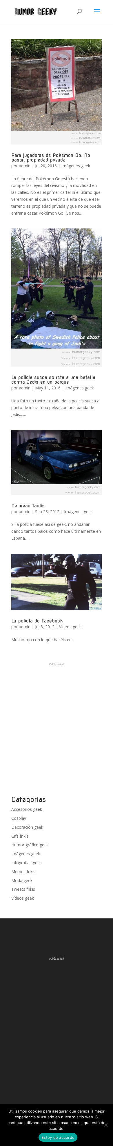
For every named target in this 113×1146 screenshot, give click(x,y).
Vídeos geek (70, 626)
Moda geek (21, 880)
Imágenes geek (75, 165)
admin (24, 165)
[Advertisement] (56, 729)
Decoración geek (27, 827)
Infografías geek (26, 862)
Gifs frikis (19, 836)
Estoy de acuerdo (57, 1137)
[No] (106, 1125)
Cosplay (18, 818)
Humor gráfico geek (30, 844)
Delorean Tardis (28, 506)
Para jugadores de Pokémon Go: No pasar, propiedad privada (50, 158)
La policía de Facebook (37, 621)
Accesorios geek (26, 809)
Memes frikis (23, 871)
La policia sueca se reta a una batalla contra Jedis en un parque (53, 380)
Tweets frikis (23, 889)
